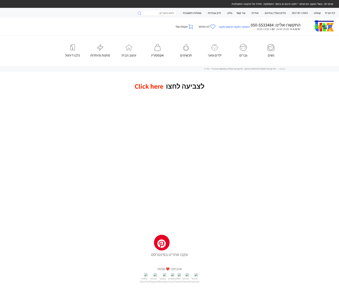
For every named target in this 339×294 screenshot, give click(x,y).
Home (282, 68)
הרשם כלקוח (226, 27)
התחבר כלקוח (242, 27)
